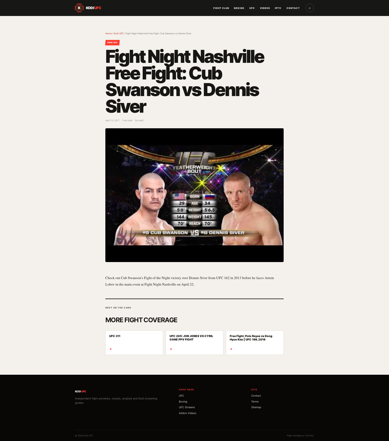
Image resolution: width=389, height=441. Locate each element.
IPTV (278, 8)
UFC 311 (114, 342)
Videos (265, 8)
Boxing (239, 8)
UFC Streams (187, 407)
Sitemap (256, 407)
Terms (255, 401)
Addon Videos (187, 413)
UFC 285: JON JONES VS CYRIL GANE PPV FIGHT (191, 342)
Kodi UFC (119, 33)
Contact (293, 8)
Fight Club (221, 8)
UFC (252, 8)
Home (108, 33)
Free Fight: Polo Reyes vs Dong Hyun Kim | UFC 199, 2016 (251, 342)
